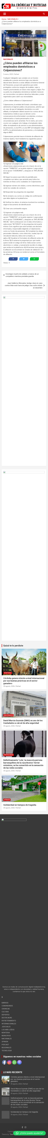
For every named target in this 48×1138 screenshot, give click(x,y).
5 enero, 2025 (8, 74)
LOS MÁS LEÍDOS (8, 1030)
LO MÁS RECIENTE (12, 1072)
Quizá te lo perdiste (13, 645)
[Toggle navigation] (5, 13)
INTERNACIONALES (9, 1024)
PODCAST (5, 1045)
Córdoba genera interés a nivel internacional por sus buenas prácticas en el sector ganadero (23, 681)
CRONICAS (6, 1009)
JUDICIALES (6, 1027)
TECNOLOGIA (7, 1051)
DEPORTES (5, 1015)
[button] (29, 1133)
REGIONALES (6, 1048)
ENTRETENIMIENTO (9, 1021)
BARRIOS (5, 1003)
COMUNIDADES (7, 1006)
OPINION (7, 800)
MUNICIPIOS (6, 1036)
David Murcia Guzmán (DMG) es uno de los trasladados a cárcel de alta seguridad (27, 1090)
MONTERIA (7, 673)
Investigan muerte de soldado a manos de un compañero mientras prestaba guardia (22, 275)
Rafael (16, 74)
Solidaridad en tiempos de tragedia (19, 805)
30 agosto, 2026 (9, 686)
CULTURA (5, 1012)
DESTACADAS (8, 755)
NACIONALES (8, 59)
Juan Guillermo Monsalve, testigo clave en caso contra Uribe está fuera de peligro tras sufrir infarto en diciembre (23, 285)
